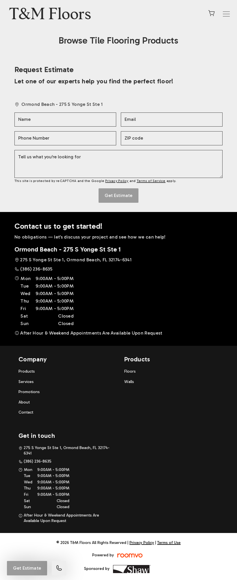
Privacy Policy (116, 181)
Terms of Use (169, 542)
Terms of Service (151, 181)
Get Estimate (27, 568)
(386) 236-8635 (36, 269)
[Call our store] (59, 568)
